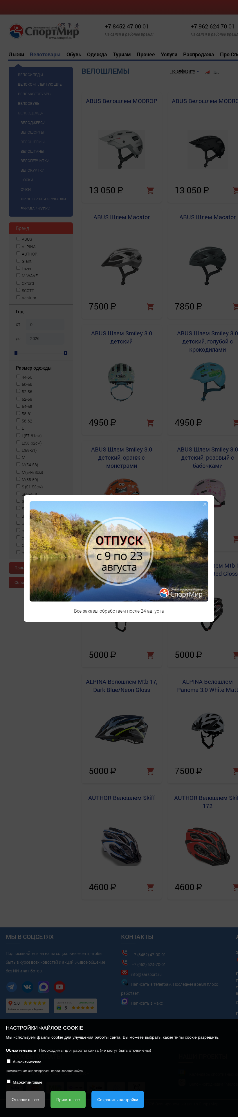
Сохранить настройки (117, 1099)
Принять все (68, 1099)
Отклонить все (25, 1099)
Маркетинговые (27, 1082)
